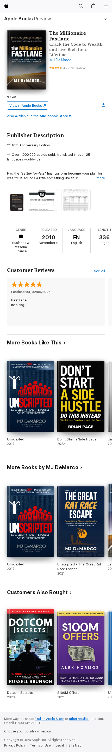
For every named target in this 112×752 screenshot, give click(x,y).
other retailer (79, 719)
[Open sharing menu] (103, 105)
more (101, 178)
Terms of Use (40, 745)
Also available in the (37, 116)
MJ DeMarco (60, 60)
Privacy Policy (14, 745)
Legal (59, 745)
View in (25, 106)
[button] (80, 6)
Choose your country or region (27, 731)
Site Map (75, 745)
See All (99, 271)
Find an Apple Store (49, 719)
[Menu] (105, 6)
